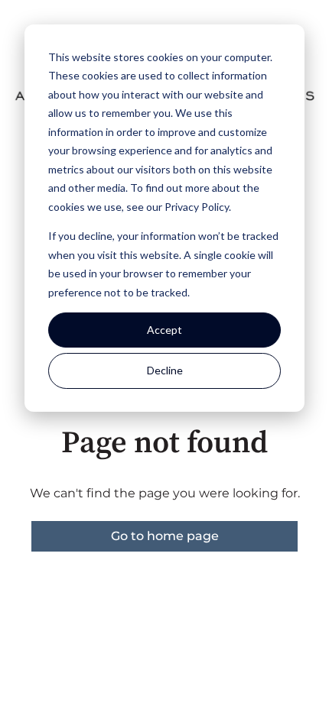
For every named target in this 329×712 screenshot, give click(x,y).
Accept (164, 329)
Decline (165, 370)
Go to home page (165, 536)
